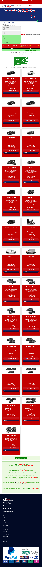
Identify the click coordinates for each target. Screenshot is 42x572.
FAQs (4, 515)
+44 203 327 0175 (34, 6)
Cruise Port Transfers (6, 531)
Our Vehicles (5, 541)
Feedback (4, 522)
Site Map (4, 520)
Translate (36, 0)
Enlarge (23, 34)
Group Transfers (6, 536)
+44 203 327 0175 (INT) (8, 503)
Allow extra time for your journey (33, 34)
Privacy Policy (5, 517)
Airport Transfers (6, 529)
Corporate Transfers (6, 534)
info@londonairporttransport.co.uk (24, 6)
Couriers (4, 539)
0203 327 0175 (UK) (7, 502)
